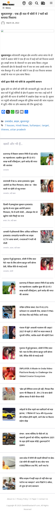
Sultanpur (35, 125)
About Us (11, 499)
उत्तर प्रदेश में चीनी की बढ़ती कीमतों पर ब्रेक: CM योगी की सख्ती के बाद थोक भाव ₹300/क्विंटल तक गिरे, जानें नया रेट (36, 462)
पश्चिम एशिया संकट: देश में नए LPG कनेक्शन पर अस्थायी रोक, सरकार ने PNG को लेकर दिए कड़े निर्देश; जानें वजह (36, 311)
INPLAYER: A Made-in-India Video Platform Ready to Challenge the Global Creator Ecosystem (35, 372)
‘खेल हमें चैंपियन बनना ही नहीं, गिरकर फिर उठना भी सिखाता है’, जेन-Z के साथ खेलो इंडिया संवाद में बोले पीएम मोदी (36, 393)
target (45, 125)
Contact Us (43, 499)
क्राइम (16, 121)
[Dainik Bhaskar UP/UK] (8, 3)
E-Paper (33, 499)
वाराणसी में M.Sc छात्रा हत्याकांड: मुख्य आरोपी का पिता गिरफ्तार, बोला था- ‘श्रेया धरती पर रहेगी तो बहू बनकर (20, 185)
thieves (5, 129)
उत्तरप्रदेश (9, 121)
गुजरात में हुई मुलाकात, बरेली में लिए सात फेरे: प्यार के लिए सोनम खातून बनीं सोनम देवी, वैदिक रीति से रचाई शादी (19, 263)
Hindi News (22, 125)
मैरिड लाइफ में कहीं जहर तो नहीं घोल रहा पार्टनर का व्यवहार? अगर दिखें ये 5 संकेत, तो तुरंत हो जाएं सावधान (36, 482)
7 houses (9, 125)
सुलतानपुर (24, 121)
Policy (25, 499)
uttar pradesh (18, 129)
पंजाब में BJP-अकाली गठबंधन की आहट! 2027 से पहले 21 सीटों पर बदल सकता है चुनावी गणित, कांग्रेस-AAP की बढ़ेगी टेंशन (36, 332)
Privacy (20, 499)
